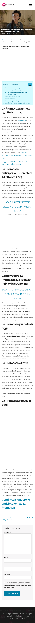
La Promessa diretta (9, 99)
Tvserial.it (8, 5)
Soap (8, 40)
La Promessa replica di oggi (11, 101)
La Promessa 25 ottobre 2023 (12, 90)
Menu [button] (31, 5)
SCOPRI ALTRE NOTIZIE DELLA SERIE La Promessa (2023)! (17, 206)
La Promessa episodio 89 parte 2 (16, 92)
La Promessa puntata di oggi (11, 88)
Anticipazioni (14, 517)
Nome (6, 557)
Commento (8, 532)
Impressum (20, 618)
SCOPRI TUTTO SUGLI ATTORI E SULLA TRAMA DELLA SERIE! (17, 294)
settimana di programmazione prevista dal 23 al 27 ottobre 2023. (17, 155)
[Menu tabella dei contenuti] (30, 84)
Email (6, 566)
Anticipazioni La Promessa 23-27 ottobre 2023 (17, 103)
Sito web (7, 574)
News (8, 520)
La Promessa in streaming (11, 94)
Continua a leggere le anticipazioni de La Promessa (16, 503)
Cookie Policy (17, 616)
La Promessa (15, 40)
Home (3, 40)
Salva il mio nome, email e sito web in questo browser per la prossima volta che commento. (17, 585)
